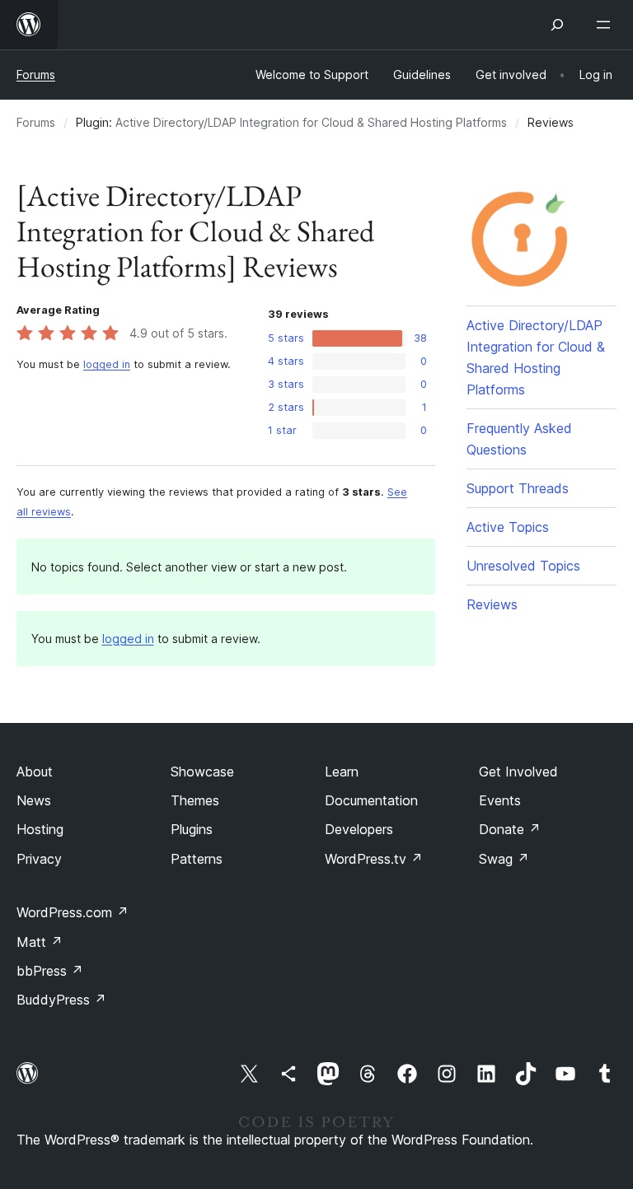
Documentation (371, 800)
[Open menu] (606, 24)
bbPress (49, 971)
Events (500, 800)
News (33, 800)
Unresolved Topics (523, 565)
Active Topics (508, 527)
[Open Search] (557, 24)
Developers (359, 829)
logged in (106, 364)
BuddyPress (61, 999)
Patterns (197, 859)
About (34, 771)
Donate (510, 829)
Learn (342, 771)
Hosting (39, 829)
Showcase (202, 771)
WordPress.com (72, 912)
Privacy (39, 859)
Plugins (192, 829)
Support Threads (518, 488)
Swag (504, 859)
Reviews (492, 604)
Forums (35, 75)
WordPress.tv (374, 859)
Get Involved (518, 771)
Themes (195, 800)
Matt (39, 942)
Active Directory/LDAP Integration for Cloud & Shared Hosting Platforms (311, 122)
